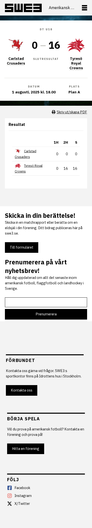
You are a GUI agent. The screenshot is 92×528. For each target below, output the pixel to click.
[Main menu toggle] (84, 7)
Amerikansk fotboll (61, 7)
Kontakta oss (21, 390)
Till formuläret (21, 247)
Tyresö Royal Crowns (76, 63)
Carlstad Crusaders (16, 61)
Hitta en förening (25, 448)
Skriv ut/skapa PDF (72, 112)
